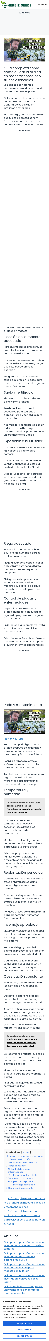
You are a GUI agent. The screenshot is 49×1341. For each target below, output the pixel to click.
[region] (24, 1319)
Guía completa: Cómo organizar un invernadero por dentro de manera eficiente (23, 1290)
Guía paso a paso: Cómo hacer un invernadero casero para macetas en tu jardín (24, 1268)
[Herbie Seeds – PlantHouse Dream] (16, 4)
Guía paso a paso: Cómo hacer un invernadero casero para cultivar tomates (24, 1245)
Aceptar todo (24, 1323)
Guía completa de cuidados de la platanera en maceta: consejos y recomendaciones (24, 1203)
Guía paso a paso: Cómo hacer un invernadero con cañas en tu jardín (24, 1279)
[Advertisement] (24, 23)
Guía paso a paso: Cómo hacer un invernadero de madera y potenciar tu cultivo (24, 1256)
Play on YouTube (13, 738)
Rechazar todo (24, 1335)
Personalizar (24, 1329)
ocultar (26, 1152)
